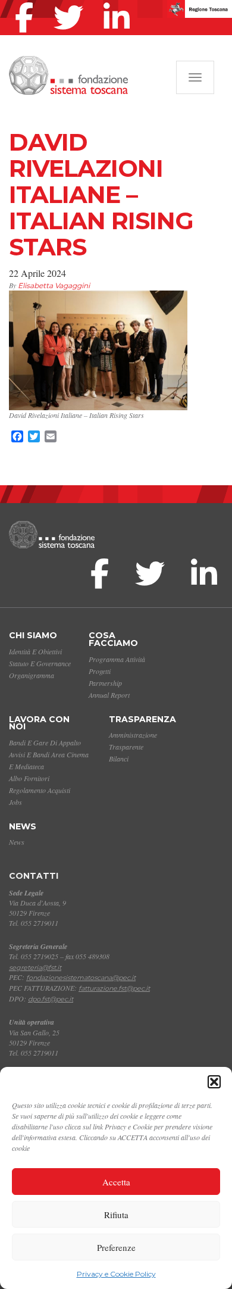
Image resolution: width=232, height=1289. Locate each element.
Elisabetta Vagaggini (54, 285)
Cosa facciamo (113, 639)
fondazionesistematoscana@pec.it (81, 977)
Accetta (116, 1182)
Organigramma (31, 675)
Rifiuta (116, 1215)
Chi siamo (33, 635)
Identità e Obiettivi (35, 651)
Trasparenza (142, 719)
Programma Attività (117, 659)
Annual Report (109, 695)
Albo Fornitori (29, 778)
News (22, 826)
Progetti (100, 671)
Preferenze (116, 1247)
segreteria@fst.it (35, 967)
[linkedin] (120, 2)
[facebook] (27, 2)
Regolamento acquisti (39, 790)
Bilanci (118, 758)
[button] (214, 1082)
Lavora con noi (39, 723)
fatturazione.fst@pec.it (114, 988)
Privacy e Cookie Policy (116, 1273)
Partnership (105, 683)
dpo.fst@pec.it (50, 999)
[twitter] (71, 2)
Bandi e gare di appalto (45, 742)
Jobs (15, 802)
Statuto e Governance (40, 663)
